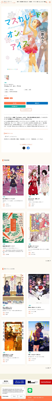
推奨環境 (30, 397)
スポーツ (6, 98)
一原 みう (11, 89)
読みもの (26, 1)
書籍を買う (37, 103)
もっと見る (47, 260)
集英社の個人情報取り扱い (39, 397)
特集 (45, 1)
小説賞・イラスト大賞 (33, 1)
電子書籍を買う (15, 106)
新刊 (18, 1)
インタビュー (26, 109)
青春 (11, 98)
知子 (30, 89)
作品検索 (21, 1)
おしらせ (41, 1)
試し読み (15, 103)
